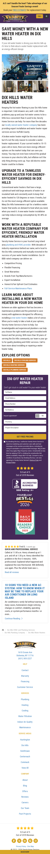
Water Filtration (25, 716)
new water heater (19, 318)
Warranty (25, 676)
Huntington (25, 739)
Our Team (25, 808)
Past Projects (25, 813)
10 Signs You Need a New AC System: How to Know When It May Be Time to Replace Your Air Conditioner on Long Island (25, 591)
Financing (25, 681)
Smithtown (25, 751)
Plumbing (25, 699)
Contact (25, 670)
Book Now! (25, 852)
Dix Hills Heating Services (14, 365)
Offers (25, 791)
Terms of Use (34, 460)
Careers (25, 802)
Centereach (25, 756)
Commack (25, 762)
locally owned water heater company (21, 125)
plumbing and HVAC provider (18, 244)
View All (25, 768)
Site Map (30, 846)
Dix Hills (6, 360)
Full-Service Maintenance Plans (18, 288)
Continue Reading (12, 618)
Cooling (25, 710)
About (25, 780)
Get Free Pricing (25, 436)
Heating (25, 705)
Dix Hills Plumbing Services (14, 370)
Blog (25, 785)
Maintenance (25, 727)
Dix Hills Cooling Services (25, 360)
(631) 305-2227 (25, 655)
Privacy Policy (10, 462)
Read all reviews (12, 572)
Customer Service (25, 687)
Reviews (25, 797)
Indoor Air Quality (25, 722)
